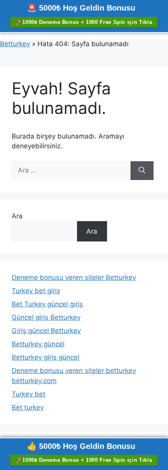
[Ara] (142, 170)
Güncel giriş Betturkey (46, 317)
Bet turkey (28, 407)
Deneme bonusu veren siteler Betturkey (74, 277)
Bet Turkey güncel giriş (47, 304)
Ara (17, 216)
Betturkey (15, 44)
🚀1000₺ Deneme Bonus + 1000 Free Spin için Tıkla (84, 22)
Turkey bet (28, 394)
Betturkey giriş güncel (45, 357)
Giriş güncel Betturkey (46, 331)
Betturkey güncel (38, 344)
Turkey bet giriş (36, 291)
